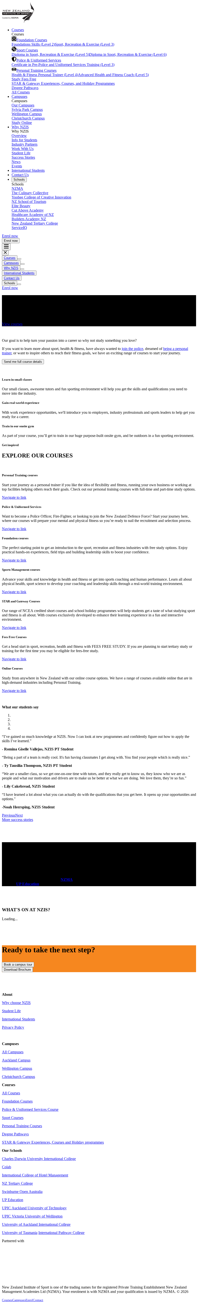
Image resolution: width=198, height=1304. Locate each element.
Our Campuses (23, 105)
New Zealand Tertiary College (35, 223)
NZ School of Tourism (29, 202)
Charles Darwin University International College (39, 1159)
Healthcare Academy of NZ (33, 215)
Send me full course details (23, 361)
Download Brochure (17, 969)
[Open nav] (6, 246)
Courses (18, 30)
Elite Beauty (21, 206)
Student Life (21, 153)
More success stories (17, 820)
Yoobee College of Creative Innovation (41, 197)
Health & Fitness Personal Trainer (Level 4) (45, 75)
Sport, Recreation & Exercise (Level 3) (84, 44)
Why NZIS (20, 127)
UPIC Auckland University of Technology (34, 1208)
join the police (132, 349)
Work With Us (23, 149)
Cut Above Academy (28, 210)
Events (17, 166)
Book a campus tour (18, 964)
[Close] (5, 252)
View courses (12, 324)
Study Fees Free (24, 79)
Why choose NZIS (16, 1003)
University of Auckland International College (36, 1224)
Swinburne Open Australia (22, 1192)
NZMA (17, 188)
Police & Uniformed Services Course (30, 1109)
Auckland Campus (16, 1060)
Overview (19, 136)
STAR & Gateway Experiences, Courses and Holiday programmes (53, 1142)
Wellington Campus (27, 114)
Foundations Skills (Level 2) (33, 44)
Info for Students (24, 140)
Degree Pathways (25, 88)
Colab (6, 1167)
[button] (8, 815)
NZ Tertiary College (17, 1183)
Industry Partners (24, 144)
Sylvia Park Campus (27, 109)
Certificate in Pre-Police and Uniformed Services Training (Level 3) (63, 65)
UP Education (12, 1200)
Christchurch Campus (28, 118)
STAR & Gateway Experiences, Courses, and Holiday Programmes (63, 83)
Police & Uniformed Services (38, 60)
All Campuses (12, 1052)
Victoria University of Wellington (37, 1216)
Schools (19, 179)
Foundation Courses (31, 40)
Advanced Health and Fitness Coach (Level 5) (113, 75)
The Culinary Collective (30, 193)
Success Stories (23, 157)
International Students (28, 170)
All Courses (21, 92)
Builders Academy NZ (29, 219)
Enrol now (10, 236)
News (16, 162)
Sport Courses (27, 50)
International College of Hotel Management (35, 1175)
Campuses (19, 96)
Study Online (22, 123)
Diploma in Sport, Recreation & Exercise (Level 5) (50, 54)
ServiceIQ (19, 228)
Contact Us (20, 175)
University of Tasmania (19, 1233)
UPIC (7, 1216)
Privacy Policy (13, 1027)
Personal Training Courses (36, 70)
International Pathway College (61, 1233)
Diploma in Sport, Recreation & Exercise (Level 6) (128, 54)
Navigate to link (14, 497)
